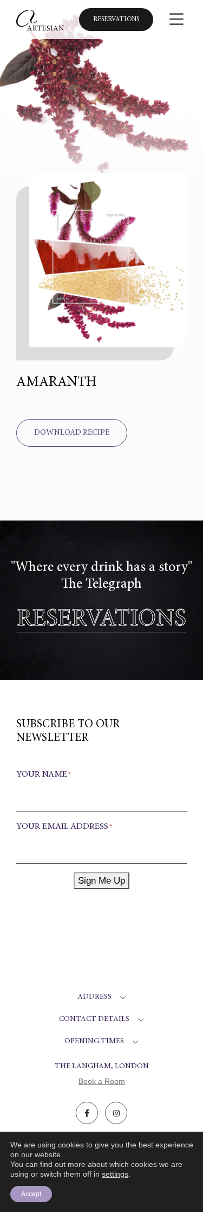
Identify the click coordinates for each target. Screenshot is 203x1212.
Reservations (116, 19)
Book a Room (101, 1081)
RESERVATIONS (101, 619)
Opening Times (94, 1041)
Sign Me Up (101, 880)
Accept (31, 1194)
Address (94, 997)
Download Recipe (71, 433)
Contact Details (94, 1019)
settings (115, 1174)
